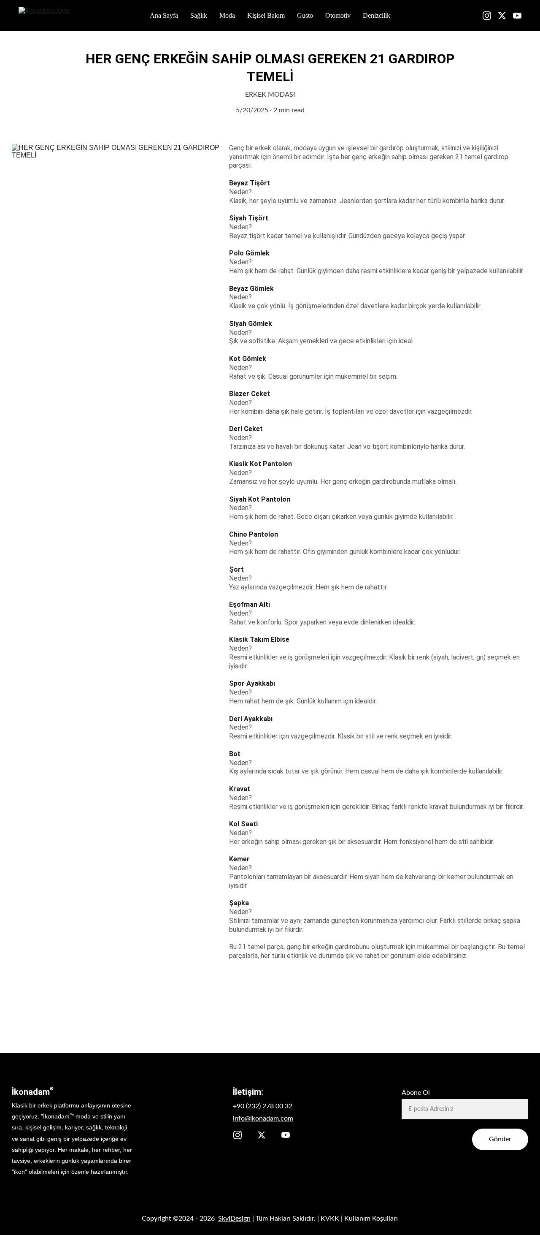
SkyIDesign (234, 1218)
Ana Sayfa (164, 15)
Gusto (305, 15)
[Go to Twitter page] (505, 15)
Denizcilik (376, 15)
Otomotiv (338, 15)
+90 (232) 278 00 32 (262, 1106)
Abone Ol (416, 1092)
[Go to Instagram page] (490, 15)
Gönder (500, 1139)
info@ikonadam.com (263, 1118)
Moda (227, 15)
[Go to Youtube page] (517, 15)
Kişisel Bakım (266, 15)
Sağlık (198, 15)
